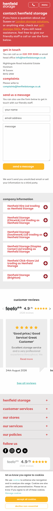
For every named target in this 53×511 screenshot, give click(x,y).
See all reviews (26, 383)
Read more (26, 359)
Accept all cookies (26, 499)
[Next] (50, 308)
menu (45, 5)
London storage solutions (32, 21)
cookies (16, 480)
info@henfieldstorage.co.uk (31, 57)
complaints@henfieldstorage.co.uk (21, 86)
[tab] (26, 207)
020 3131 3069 (31, 54)
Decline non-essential (26, 506)
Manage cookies (13, 493)
